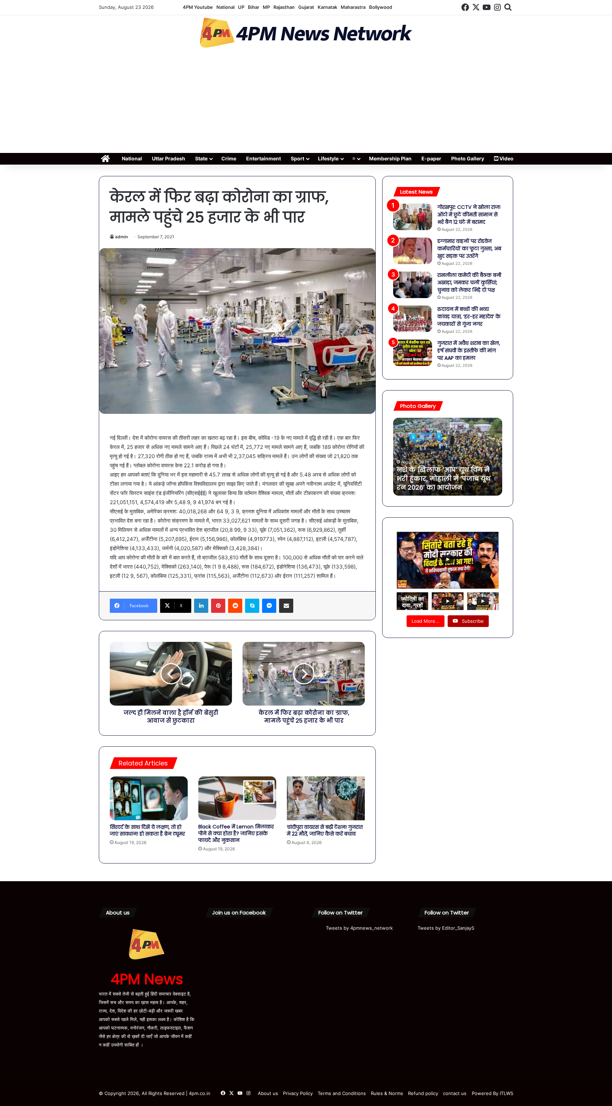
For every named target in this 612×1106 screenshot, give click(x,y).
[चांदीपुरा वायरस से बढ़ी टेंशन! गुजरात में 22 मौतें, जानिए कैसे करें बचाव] (326, 798)
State (201, 158)
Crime (228, 158)
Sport (297, 158)
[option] (447, 457)
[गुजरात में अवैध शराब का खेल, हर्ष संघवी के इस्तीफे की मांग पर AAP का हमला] (412, 353)
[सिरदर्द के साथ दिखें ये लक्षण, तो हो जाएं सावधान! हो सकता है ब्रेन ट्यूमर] (149, 798)
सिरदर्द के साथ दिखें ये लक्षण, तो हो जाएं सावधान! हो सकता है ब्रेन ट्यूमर (147, 830)
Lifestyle (328, 158)
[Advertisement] (306, 102)
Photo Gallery (467, 158)
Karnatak (327, 7)
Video (506, 158)
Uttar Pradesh (168, 158)
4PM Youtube (198, 7)
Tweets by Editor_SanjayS (446, 928)
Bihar (253, 7)
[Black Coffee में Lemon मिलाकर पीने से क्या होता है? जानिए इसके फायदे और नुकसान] (237, 798)
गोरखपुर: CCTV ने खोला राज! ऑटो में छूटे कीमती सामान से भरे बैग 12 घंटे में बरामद (468, 215)
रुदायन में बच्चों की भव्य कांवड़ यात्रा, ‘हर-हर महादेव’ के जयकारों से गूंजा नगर (468, 316)
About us (268, 1093)
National (225, 7)
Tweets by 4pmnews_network (359, 928)
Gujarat (306, 7)
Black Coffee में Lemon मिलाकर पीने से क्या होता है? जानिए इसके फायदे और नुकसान (236, 833)
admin (121, 236)
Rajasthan (284, 7)
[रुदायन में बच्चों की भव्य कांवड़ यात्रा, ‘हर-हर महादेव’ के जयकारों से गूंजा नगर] (412, 319)
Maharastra (353, 7)
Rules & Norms (387, 1093)
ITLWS (506, 1093)
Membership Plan (390, 158)
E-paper (431, 158)
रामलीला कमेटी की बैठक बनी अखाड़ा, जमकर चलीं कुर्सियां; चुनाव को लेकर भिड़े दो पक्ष (469, 282)
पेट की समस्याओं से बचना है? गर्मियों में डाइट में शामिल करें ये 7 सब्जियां (445, 478)
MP (266, 7)
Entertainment (263, 158)
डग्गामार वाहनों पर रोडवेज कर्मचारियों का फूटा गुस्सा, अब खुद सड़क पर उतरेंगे (469, 249)
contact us (454, 1093)
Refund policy (423, 1093)
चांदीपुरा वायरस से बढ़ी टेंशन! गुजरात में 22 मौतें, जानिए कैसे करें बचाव (325, 830)
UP (241, 7)
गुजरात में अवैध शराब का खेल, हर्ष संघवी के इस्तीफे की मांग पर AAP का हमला (468, 350)
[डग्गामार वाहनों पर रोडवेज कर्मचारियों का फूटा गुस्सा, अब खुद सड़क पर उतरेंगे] (412, 251)
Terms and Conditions (342, 1093)
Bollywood (380, 7)
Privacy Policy (298, 1093)
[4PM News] (306, 33)
